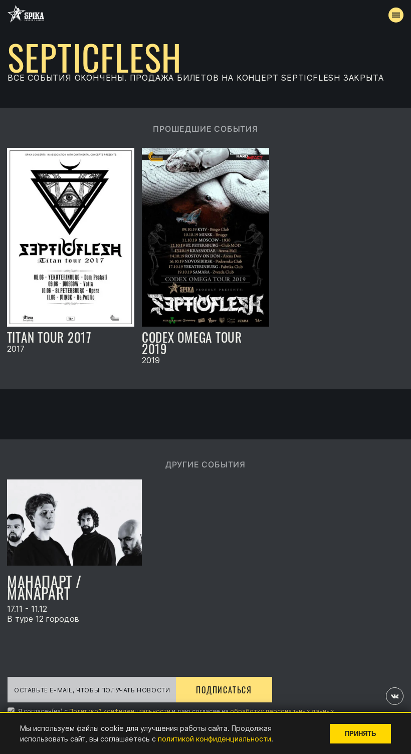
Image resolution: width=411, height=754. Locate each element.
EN (224, 264)
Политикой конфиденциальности (119, 711)
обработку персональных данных (282, 711)
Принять (360, 733)
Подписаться (224, 690)
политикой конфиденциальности (214, 738)
